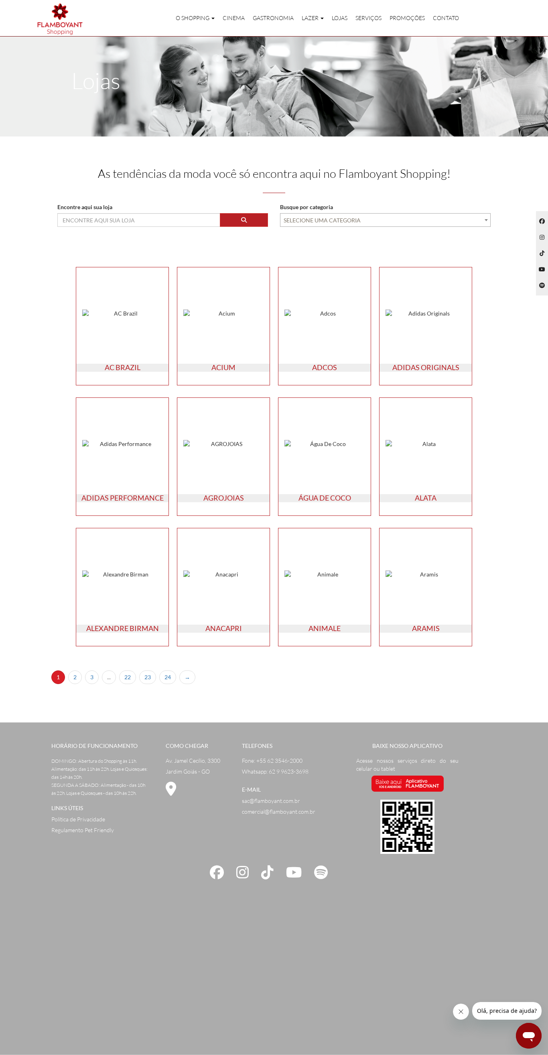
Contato (446, 17)
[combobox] (385, 220)
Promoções (407, 17)
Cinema (234, 17)
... (109, 677)
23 (147, 677)
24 (167, 677)
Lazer (311, 17)
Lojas (339, 17)
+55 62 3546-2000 (279, 760)
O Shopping (193, 17)
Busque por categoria (306, 207)
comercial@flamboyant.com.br (278, 811)
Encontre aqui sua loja (84, 207)
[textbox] (385, 220)
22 (127, 677)
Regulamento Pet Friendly (82, 830)
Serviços (368, 17)
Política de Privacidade (78, 819)
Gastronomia (273, 17)
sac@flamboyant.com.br (271, 800)
